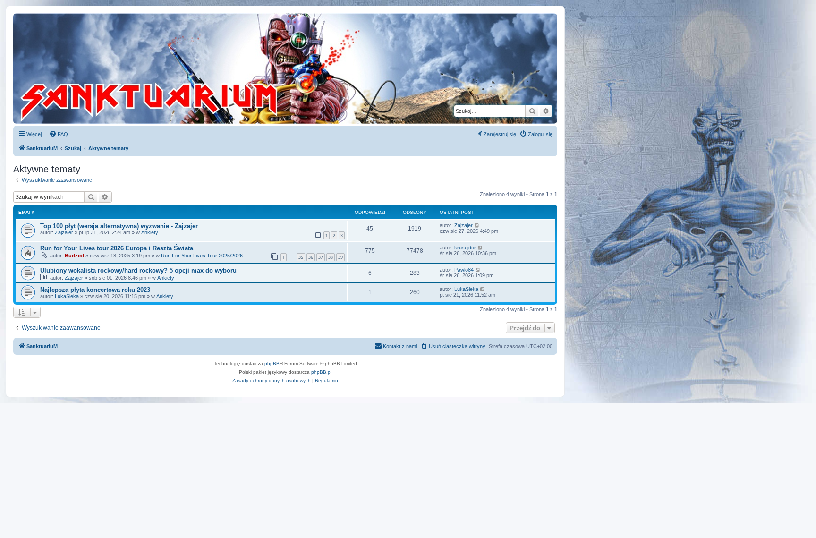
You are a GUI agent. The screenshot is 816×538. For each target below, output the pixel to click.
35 (300, 257)
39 (340, 257)
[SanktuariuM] (193, 68)
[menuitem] (58, 134)
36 (310, 257)
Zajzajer (64, 232)
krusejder (465, 247)
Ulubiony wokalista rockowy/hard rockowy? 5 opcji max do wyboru (138, 270)
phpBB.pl (321, 372)
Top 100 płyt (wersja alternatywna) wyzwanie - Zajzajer (119, 226)
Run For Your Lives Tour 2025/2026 (202, 255)
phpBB (272, 363)
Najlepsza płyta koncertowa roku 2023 (95, 289)
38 (330, 257)
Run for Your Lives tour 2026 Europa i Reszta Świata (116, 248)
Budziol (74, 255)
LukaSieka (67, 296)
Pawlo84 (464, 270)
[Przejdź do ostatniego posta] (477, 225)
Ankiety (149, 232)
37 (320, 257)
